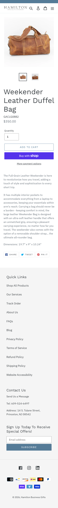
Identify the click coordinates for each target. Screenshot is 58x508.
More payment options (29, 163)
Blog (9, 330)
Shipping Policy (15, 366)
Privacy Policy (14, 339)
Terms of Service (16, 348)
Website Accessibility (19, 375)
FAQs (9, 321)
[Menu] (52, 8)
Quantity (9, 130)
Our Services (14, 294)
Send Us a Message (17, 396)
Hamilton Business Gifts (33, 497)
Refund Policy (15, 357)
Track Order (13, 303)
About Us (12, 312)
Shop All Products (17, 285)
